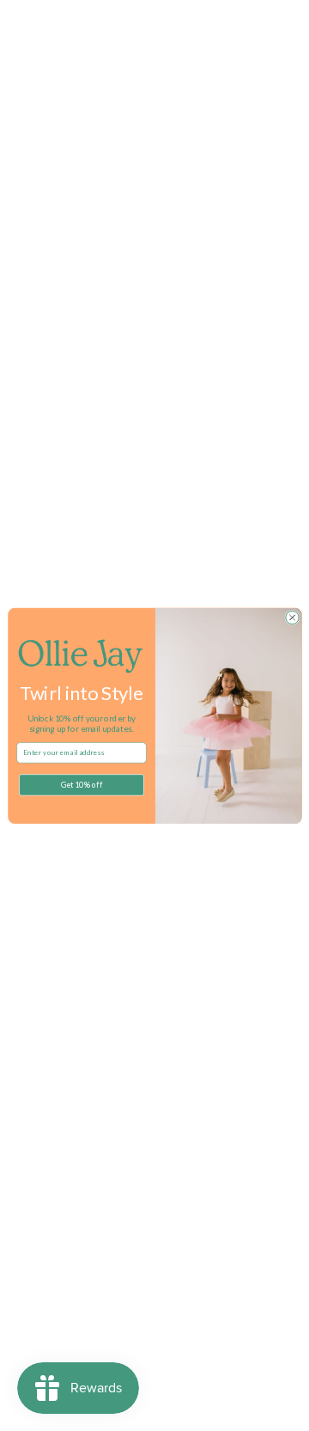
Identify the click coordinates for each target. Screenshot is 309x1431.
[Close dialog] (291, 617)
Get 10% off (81, 784)
